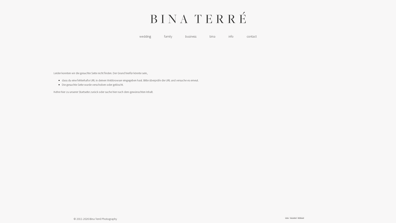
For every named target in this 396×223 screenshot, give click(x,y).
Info (231, 36)
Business (190, 36)
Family (168, 36)
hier (63, 92)
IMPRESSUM (301, 218)
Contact (252, 36)
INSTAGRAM (293, 218)
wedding (145, 36)
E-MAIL (287, 218)
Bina (213, 36)
